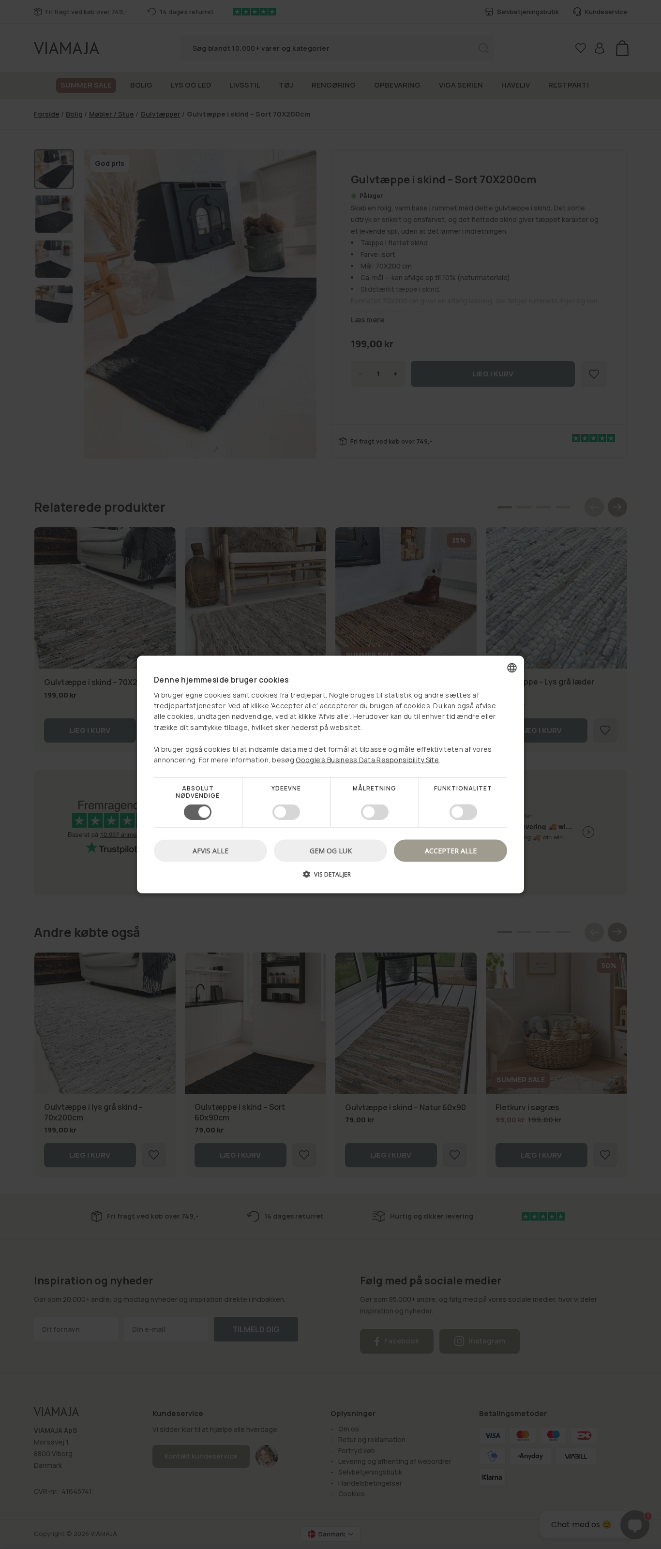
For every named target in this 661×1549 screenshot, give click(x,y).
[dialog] (330, 775)
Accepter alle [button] (451, 850)
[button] (330, 877)
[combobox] (512, 668)
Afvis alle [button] (210, 850)
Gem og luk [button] (331, 850)
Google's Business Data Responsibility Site (367, 759)
